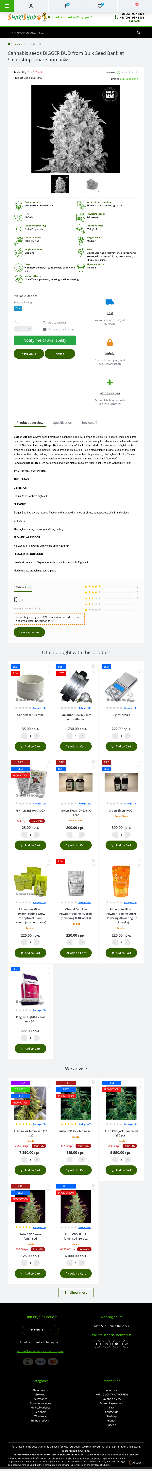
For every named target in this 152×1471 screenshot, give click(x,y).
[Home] (9, 43)
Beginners (40, 1412)
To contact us (40, 1330)
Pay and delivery (111, 1399)
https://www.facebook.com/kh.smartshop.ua (97, 1344)
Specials (111, 1425)
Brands (111, 1420)
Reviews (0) (90, 422)
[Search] (138, 32)
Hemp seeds (20, 43)
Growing (40, 1394)
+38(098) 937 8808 (132, 17)
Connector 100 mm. (30, 715)
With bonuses (110, 393)
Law (111, 1407)
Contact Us (111, 1412)
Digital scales (121, 715)
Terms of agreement (111, 1403)
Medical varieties (40, 1407)
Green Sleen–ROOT (121, 810)
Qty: (16, 322)
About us (111, 1390)
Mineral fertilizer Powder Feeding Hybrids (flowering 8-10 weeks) (75, 913)
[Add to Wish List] (48, 671)
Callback (134, 20)
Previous (29, 354)
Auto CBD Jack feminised (75, 1131)
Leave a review (29, 632)
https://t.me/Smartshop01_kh (116, 1344)
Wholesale (40, 1416)
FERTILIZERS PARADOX (30, 810)
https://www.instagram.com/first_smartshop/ (106, 1344)
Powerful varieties (40, 1403)
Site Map (111, 1416)
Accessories (40, 1399)
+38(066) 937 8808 (132, 14)
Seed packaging (23, 302)
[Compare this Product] (48, 666)
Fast (110, 313)
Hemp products (40, 1420)
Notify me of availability (44, 340)
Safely (109, 353)
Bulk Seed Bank (129, 78)
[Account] (31, 6)
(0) (118, 72)
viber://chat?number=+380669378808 (126, 1344)
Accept (136, 1462)
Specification (62, 422)
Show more (78, 1292)
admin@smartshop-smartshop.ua (40, 1351)
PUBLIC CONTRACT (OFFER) (111, 1394)
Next (59, 354)
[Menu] (7, 6)
